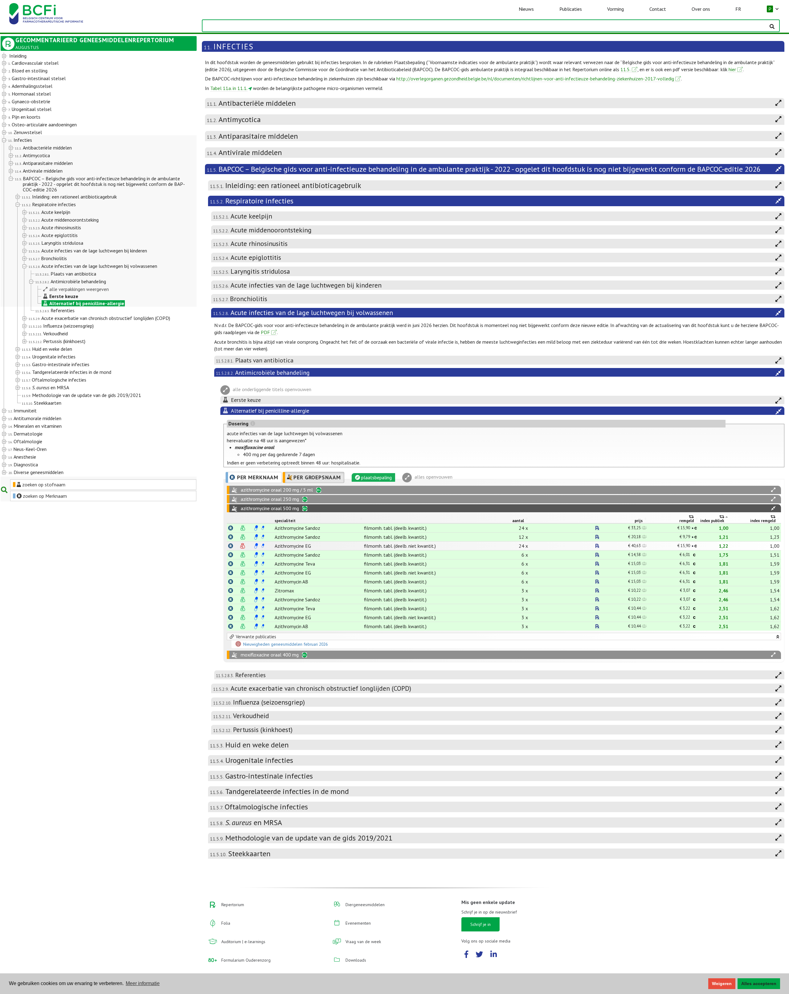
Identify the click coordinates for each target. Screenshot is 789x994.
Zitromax (284, 590)
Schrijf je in (480, 924)
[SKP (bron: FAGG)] (256, 528)
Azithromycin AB (291, 582)
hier (732, 69)
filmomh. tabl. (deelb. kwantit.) (395, 528)
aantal (518, 520)
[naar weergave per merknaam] (230, 528)
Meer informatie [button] (143, 983)
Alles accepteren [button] (758, 983)
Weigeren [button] (722, 983)
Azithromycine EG (293, 546)
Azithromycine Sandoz (297, 528)
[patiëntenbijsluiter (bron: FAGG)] (263, 528)
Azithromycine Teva (295, 564)
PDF (265, 332)
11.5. (625, 69)
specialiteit (285, 520)
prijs (639, 520)
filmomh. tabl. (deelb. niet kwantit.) (400, 545)
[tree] (91, 264)
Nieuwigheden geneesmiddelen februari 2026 (285, 644)
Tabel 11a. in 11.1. (228, 88)
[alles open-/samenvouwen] (773, 489)
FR (738, 9)
